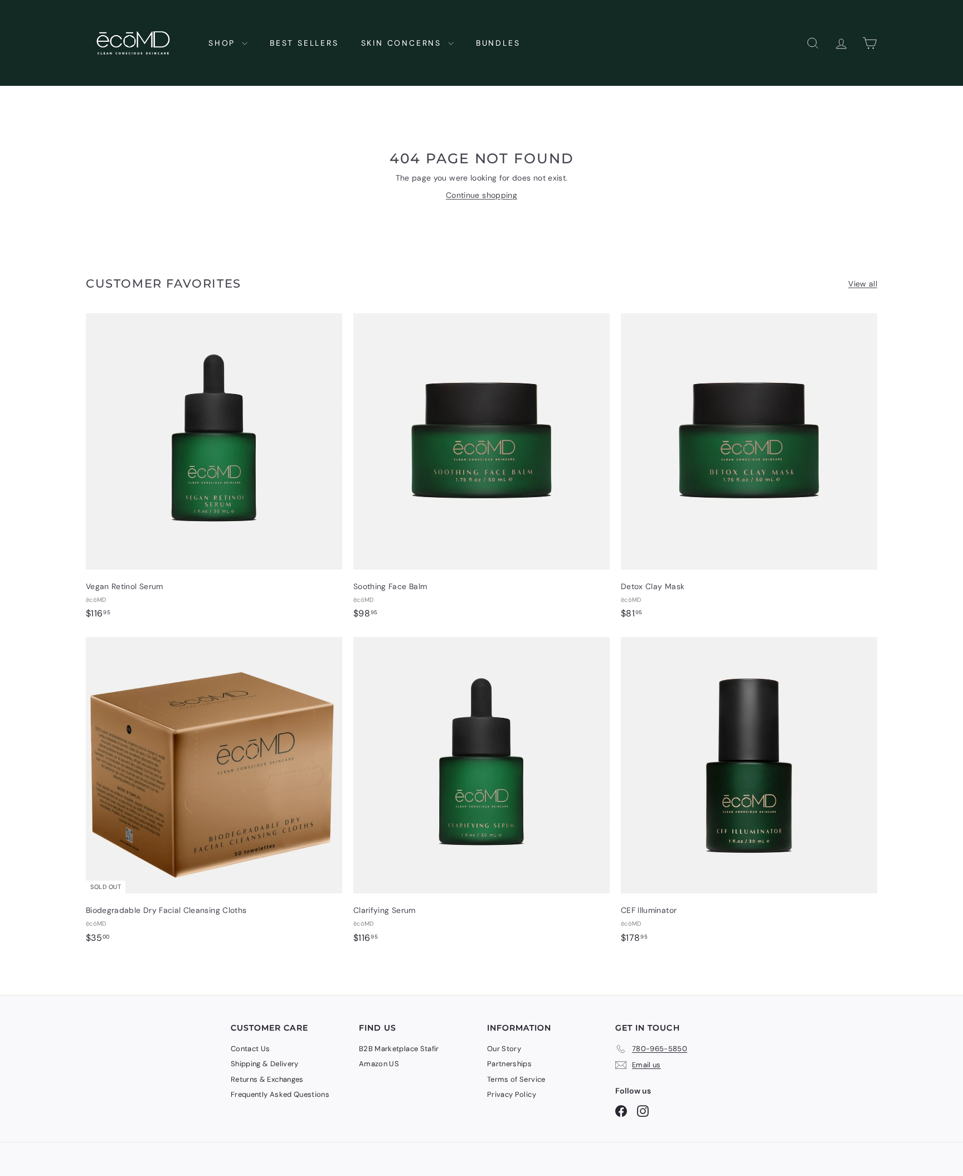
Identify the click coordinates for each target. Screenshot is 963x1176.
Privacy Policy (511, 1094)
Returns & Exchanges (267, 1079)
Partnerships (509, 1063)
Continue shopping (481, 195)
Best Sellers (304, 43)
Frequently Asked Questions (280, 1094)
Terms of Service (516, 1079)
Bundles (498, 43)
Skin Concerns (403, 43)
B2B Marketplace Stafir (399, 1048)
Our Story (504, 1048)
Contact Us (250, 1048)
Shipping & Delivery (265, 1063)
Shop (223, 43)
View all (862, 284)
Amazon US (379, 1063)
